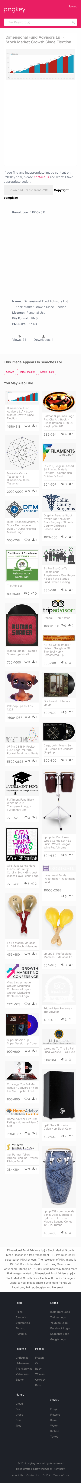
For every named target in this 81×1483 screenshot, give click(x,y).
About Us (17, 1475)
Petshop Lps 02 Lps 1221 (20, 707)
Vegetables (23, 1322)
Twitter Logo (58, 1317)
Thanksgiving (24, 1368)
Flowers (55, 1414)
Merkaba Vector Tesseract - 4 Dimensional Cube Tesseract (18, 478)
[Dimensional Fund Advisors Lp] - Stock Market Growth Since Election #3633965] (22, 397)
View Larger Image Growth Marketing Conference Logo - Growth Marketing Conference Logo (19, 989)
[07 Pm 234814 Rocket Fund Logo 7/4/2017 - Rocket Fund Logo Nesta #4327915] (22, 735)
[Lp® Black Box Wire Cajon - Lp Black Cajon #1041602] (59, 1095)
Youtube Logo (59, 1322)
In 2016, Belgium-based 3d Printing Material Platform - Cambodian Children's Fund (59, 471)
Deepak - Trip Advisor (57, 617)
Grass (19, 1414)
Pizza (19, 1311)
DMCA (46, 1475)
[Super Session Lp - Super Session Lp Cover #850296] (22, 1024)
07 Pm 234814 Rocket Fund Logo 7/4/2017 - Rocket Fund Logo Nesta (22, 750)
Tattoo (54, 1436)
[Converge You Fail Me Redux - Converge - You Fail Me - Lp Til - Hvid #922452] (22, 1071)
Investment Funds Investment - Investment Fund (59, 879)
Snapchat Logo (59, 1333)
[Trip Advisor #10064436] (22, 565)
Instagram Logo (60, 1311)
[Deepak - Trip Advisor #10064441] (59, 606)
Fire (18, 1409)
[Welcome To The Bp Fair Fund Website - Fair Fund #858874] (59, 1037)
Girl (37, 1363)
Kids (38, 1385)
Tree (18, 1425)
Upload (72, 6)
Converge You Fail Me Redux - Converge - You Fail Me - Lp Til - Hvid (22, 1088)
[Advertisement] (40, 122)
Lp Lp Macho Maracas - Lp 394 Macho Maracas (22, 944)
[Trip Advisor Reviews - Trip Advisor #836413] (59, 989)
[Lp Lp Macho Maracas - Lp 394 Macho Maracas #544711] (22, 916)
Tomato (20, 1328)
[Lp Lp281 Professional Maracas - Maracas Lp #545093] (59, 928)
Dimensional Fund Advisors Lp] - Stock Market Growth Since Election (20, 413)
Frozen (39, 1357)
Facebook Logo (60, 1328)
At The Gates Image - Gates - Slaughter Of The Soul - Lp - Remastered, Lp (57, 650)
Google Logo (58, 1339)
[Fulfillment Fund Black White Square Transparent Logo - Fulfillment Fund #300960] (22, 783)
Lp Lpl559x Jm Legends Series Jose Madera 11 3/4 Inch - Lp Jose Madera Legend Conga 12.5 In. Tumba (59, 1218)
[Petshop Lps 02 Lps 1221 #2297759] (22, 687)
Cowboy (40, 1379)
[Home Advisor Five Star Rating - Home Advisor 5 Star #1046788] (22, 1111)
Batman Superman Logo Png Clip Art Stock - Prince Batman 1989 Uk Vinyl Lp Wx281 (59, 421)
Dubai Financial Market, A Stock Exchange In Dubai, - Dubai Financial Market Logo (23, 527)
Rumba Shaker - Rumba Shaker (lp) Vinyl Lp (22, 652)
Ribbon (54, 1431)
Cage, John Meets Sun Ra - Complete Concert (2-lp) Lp (58, 749)
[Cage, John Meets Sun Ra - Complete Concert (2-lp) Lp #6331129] (59, 732)
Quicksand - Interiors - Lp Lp (58, 702)
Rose (53, 1420)
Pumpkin (21, 1333)
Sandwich (22, 1317)
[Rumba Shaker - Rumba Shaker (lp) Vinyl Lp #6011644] (22, 625)
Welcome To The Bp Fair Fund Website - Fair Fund (59, 1050)
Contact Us (33, 1475)
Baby (38, 1368)
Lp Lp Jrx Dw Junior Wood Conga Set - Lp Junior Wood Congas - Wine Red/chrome (58, 842)
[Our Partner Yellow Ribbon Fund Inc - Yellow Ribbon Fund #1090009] (22, 1147)
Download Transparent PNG (28, 190)
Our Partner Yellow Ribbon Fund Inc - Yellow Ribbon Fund (22, 1158)
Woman (39, 1374)
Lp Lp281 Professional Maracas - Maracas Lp (58, 955)
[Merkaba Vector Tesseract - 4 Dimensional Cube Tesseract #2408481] (22, 452)
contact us (41, 177)
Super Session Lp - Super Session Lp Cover (22, 1041)
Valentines (22, 1374)
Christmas (22, 1357)
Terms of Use (61, 1475)
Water (54, 1425)
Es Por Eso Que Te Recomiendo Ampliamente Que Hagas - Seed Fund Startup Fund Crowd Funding (59, 575)
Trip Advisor (14, 585)
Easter (20, 1379)
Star (18, 1420)
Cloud (19, 1403)
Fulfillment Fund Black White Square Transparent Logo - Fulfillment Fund (20, 804)
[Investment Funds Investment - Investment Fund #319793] (59, 868)
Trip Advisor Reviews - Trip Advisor (58, 1010)
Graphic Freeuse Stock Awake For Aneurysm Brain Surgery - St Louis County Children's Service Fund (58, 522)
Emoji (53, 1409)
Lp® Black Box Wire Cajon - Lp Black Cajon (58, 1127)
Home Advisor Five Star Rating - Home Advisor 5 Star (22, 1122)
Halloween (22, 1363)
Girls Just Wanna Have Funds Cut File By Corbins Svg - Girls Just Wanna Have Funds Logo (23, 870)
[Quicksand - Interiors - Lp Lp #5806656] (59, 685)
